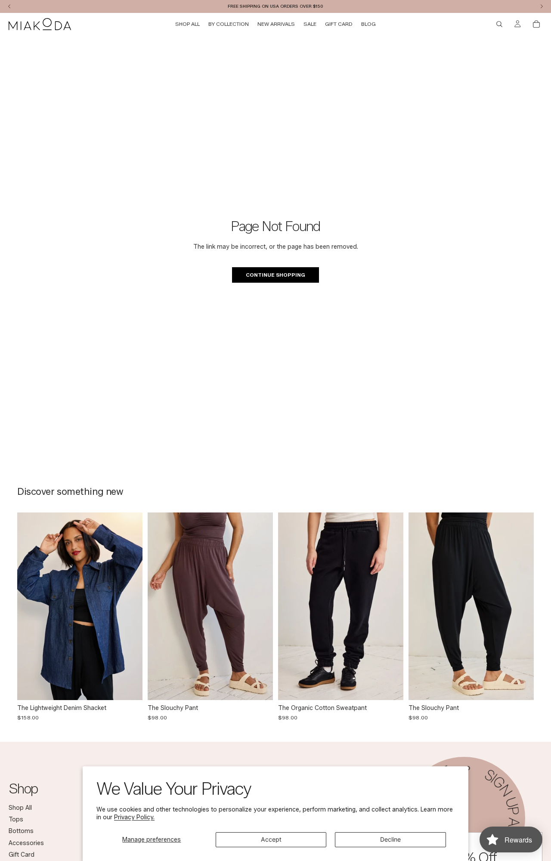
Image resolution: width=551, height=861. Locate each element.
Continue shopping (275, 275)
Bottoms (21, 831)
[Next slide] (129, 606)
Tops (16, 819)
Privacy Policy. (134, 817)
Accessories (26, 843)
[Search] (499, 24)
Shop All (20, 807)
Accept (271, 839)
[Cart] (536, 24)
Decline (390, 839)
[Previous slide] (30, 606)
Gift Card (21, 854)
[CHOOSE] (129, 686)
